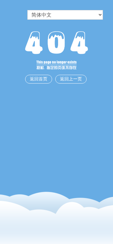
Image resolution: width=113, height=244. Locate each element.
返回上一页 (71, 79)
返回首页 (38, 79)
